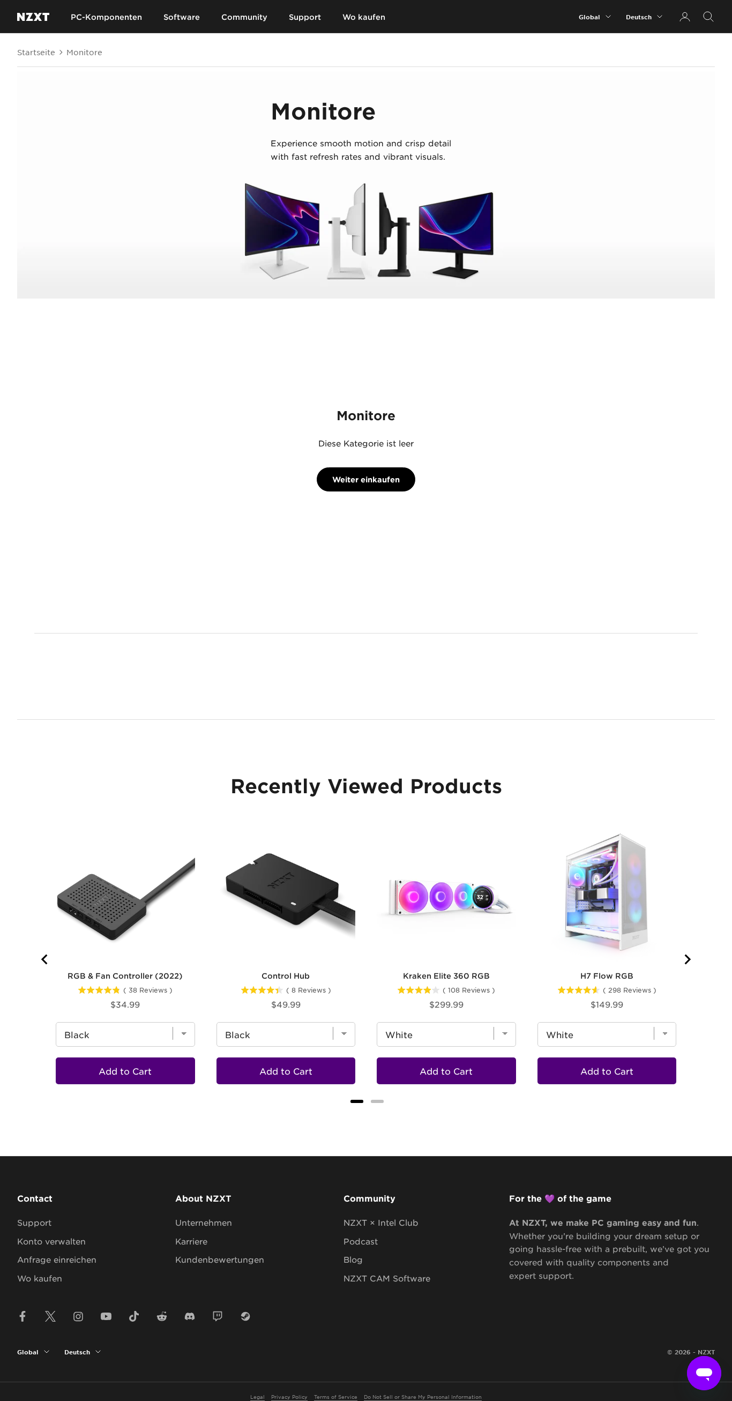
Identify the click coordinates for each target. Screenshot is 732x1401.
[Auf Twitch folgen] (217, 1316)
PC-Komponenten (106, 16)
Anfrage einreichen (56, 1259)
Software (181, 16)
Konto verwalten (51, 1241)
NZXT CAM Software (386, 1278)
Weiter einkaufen (366, 479)
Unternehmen (203, 1222)
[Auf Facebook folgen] (22, 1316)
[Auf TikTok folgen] (134, 1316)
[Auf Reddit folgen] (161, 1316)
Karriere (191, 1241)
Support (305, 16)
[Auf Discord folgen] (189, 1316)
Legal (257, 1396)
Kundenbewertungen (219, 1259)
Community (244, 16)
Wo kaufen (363, 16)
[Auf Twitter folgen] (50, 1316)
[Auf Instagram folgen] (78, 1316)
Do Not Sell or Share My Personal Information (423, 1396)
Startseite (36, 52)
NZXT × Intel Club (381, 1222)
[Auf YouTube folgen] (106, 1316)
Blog (353, 1259)
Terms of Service (335, 1396)
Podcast (360, 1241)
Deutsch (639, 16)
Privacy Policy (289, 1396)
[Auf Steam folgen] (245, 1316)
